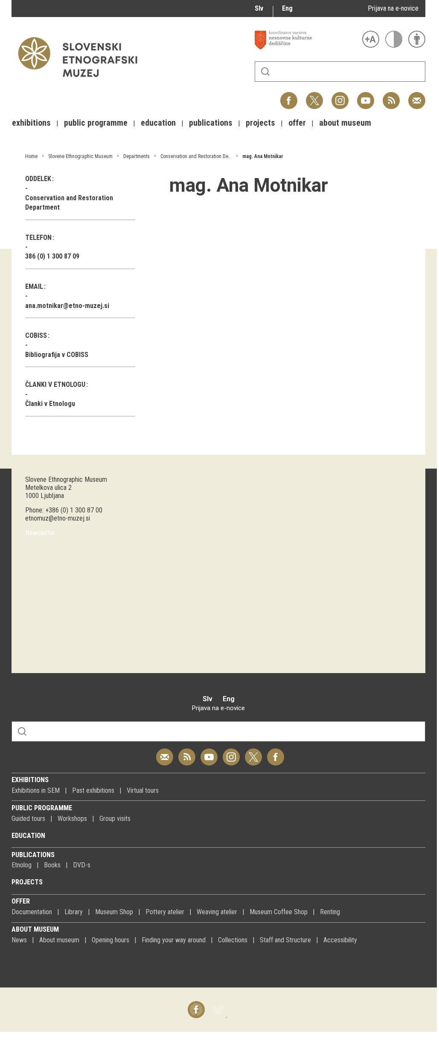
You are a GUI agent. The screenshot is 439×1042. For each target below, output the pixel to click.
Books (52, 865)
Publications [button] (211, 123)
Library (73, 912)
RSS (389, 96)
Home (31, 156)
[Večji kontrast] (393, 39)
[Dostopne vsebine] (416, 39)
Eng (287, 8)
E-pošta (416, 96)
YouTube (365, 96)
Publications (33, 855)
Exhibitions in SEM (36, 790)
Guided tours (28, 819)
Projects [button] (260, 123)
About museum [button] (345, 123)
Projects (27, 882)
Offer (21, 901)
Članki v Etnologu (50, 404)
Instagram (340, 96)
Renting (330, 912)
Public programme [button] (96, 123)
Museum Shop (114, 912)
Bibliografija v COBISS (56, 355)
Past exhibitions (93, 790)
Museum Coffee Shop (279, 912)
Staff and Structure (285, 940)
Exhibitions (30, 780)
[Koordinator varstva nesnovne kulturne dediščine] (306, 40)
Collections (232, 940)
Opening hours (110, 940)
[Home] (82, 81)
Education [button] (158, 123)
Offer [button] (297, 123)
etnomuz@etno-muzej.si (57, 518)
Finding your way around (174, 940)
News (19, 940)
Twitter (314, 96)
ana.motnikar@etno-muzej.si (67, 306)
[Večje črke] (370, 39)
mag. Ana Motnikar (262, 156)
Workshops (72, 819)
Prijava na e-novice (393, 8)
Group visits (115, 819)
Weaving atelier (217, 912)
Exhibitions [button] (31, 123)
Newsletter (40, 533)
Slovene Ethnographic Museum (80, 156)
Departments (136, 156)
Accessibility (340, 940)
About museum (35, 929)
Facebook (288, 96)
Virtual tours (143, 790)
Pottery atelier (164, 912)
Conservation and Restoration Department (203, 156)
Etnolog (22, 865)
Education (28, 836)
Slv (259, 8)
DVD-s (81, 865)
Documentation (32, 912)
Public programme (42, 808)
